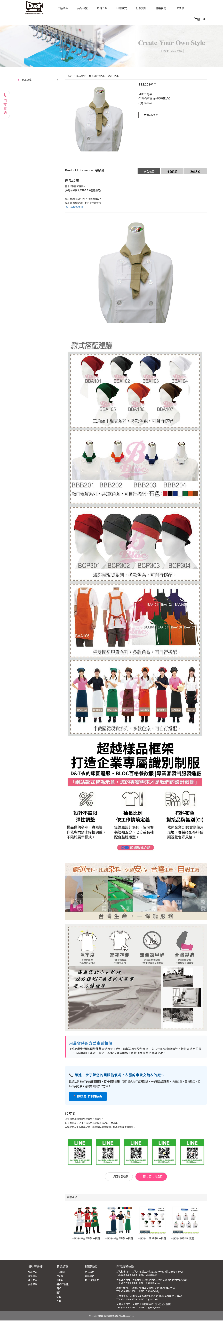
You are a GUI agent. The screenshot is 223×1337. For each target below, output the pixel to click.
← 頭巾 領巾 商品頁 (151, 1176)
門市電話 (5, 107)
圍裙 (58, 1288)
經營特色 (32, 1276)
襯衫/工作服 (62, 1284)
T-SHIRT (60, 1272)
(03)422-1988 (128, 1291)
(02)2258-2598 (129, 1275)
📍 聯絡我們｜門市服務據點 (88, 1096)
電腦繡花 (89, 1276)
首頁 (69, 76)
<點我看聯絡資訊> (74, 207)
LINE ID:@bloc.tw (148, 1275)
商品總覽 (27, 79)
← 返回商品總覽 (118, 1176)
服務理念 (32, 1272)
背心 (58, 1296)
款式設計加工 (92, 1280)
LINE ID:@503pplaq (149, 1283)
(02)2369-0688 (129, 1283)
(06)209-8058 (128, 1307)
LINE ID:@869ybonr (149, 1307)
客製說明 (172, 171)
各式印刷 (89, 1272)
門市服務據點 (125, 1266)
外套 (58, 1301)
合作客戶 (32, 1284)
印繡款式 (91, 1266)
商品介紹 (149, 171)
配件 (58, 1292)
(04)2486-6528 (129, 1299)
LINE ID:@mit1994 (148, 1299)
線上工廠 (32, 1280)
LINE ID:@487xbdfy (149, 1291)
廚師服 (59, 1280)
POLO (59, 1276)
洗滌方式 (195, 171)
